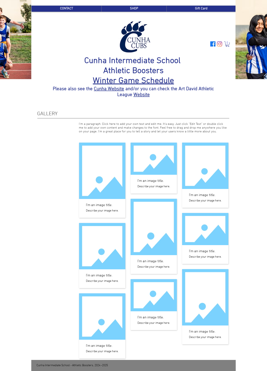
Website (142, 95)
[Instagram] (219, 44)
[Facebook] (212, 44)
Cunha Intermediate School (133, 61)
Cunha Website (109, 89)
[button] (227, 44)
